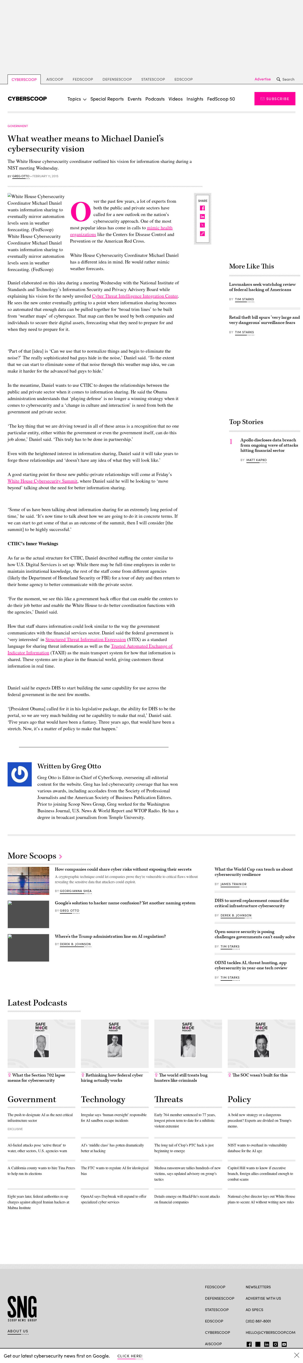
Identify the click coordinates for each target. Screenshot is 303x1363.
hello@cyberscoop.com (270, 1332)
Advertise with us (263, 1298)
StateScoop (153, 79)
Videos (176, 98)
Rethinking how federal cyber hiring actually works (112, 1077)
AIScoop (54, 79)
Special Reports (107, 98)
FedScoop (83, 79)
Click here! (130, 1355)
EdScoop (183, 79)
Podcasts (155, 98)
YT (283, 1343)
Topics (74, 98)
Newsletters (258, 1286)
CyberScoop (24, 79)
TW (257, 1343)
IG (274, 1343)
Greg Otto (20, 176)
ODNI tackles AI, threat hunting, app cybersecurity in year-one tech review (251, 965)
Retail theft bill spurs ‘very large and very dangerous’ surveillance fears (264, 320)
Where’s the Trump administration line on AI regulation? (110, 936)
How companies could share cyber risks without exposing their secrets (123, 869)
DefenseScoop (117, 79)
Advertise (263, 79)
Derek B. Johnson (75, 944)
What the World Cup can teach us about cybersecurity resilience (254, 872)
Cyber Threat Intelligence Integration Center (135, 296)
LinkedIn (266, 1343)
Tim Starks (244, 299)
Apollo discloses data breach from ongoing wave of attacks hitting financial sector (269, 445)
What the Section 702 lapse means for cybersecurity (36, 1077)
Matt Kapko (256, 460)
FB (248, 1343)
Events (135, 98)
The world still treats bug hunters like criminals (181, 1077)
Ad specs (254, 1309)
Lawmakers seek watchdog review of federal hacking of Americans (262, 287)
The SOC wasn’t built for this (260, 1075)
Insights (195, 98)
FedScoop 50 (221, 98)
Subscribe (277, 98)
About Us (18, 1331)
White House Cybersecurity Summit (42, 481)
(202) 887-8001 (258, 1320)
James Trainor (234, 884)
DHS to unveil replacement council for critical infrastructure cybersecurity (252, 903)
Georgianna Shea (76, 891)
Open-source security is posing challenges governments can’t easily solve (255, 934)
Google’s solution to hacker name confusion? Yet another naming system (125, 903)
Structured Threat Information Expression (85, 639)
